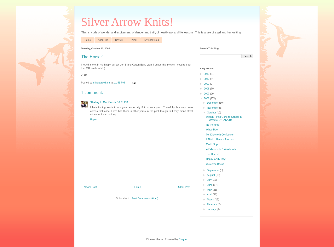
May (210, 189)
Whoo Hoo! (212, 129)
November (213, 107)
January (212, 209)
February (212, 204)
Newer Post (90, 187)
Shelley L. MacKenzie (103, 102)
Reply (93, 119)
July (209, 179)
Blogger (183, 239)
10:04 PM (122, 102)
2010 (207, 79)
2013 (207, 73)
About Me (103, 40)
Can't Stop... (213, 144)
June (210, 184)
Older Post (184, 187)
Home (87, 40)
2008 (207, 88)
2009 (207, 83)
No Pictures (212, 124)
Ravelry (119, 40)
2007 (207, 93)
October (212, 112)
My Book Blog (151, 40)
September (213, 170)
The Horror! (212, 154)
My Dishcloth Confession (220, 134)
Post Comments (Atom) (145, 198)
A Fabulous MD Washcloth (221, 149)
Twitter (133, 40)
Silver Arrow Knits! (127, 21)
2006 (207, 98)
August (211, 175)
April (210, 194)
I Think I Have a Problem (220, 139)
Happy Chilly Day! (216, 159)
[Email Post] (133, 82)
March (211, 199)
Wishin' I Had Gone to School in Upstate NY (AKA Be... (224, 118)
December (213, 102)
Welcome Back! (215, 164)
